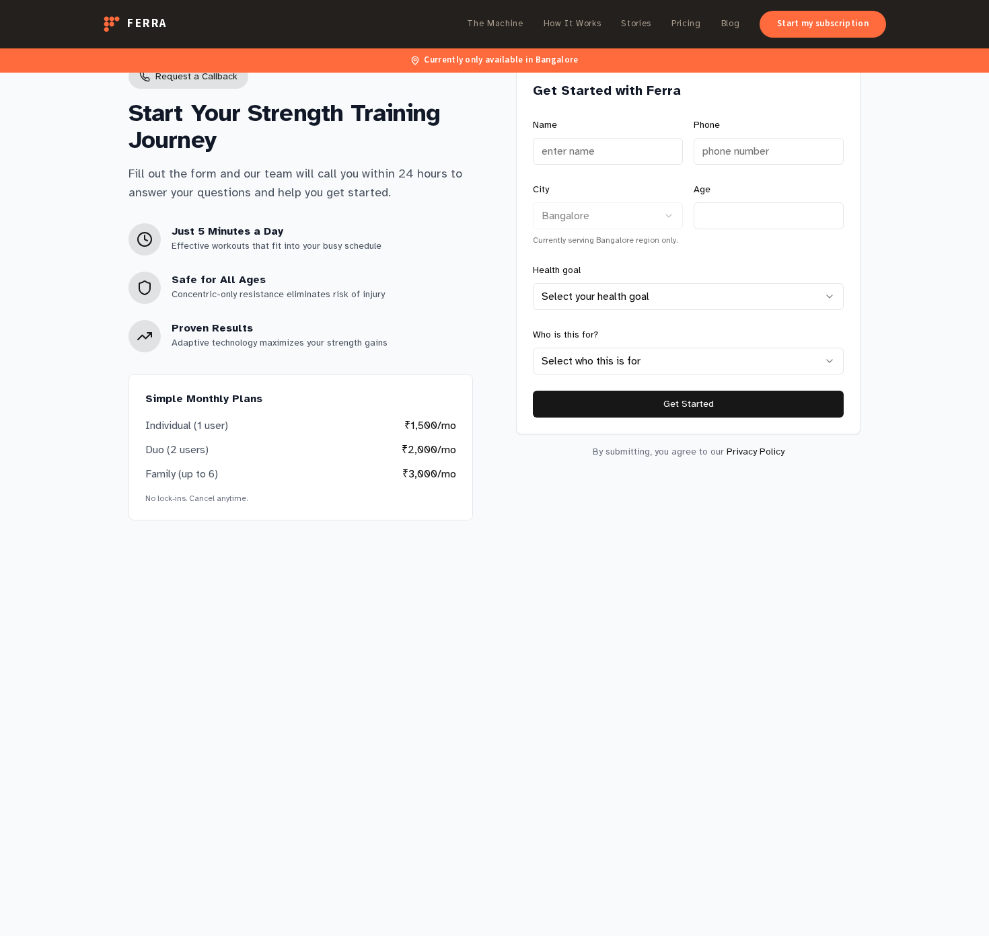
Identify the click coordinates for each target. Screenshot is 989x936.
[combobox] (608, 215)
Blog (730, 23)
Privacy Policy (755, 451)
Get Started (688, 404)
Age (702, 189)
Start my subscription (823, 23)
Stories (636, 23)
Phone (707, 124)
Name (545, 124)
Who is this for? (565, 334)
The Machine (495, 23)
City (541, 189)
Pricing (686, 23)
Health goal (557, 270)
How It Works (572, 23)
